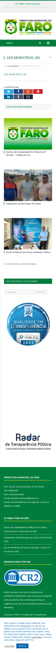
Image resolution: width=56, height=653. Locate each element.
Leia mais (37, 637)
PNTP (16, 614)
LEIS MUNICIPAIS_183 (15, 74)
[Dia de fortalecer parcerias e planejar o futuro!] (28, 234)
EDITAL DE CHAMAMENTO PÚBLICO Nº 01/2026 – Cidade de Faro (26, 153)
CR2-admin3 (13, 66)
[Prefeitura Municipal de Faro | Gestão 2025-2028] (28, 26)
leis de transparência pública (32, 603)
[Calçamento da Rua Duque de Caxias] (28, 185)
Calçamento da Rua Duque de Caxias (27, 7)
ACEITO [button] (22, 645)
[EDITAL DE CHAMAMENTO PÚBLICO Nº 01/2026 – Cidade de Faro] (28, 134)
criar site (23, 592)
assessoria (37, 595)
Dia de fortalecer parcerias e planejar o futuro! (28, 252)
